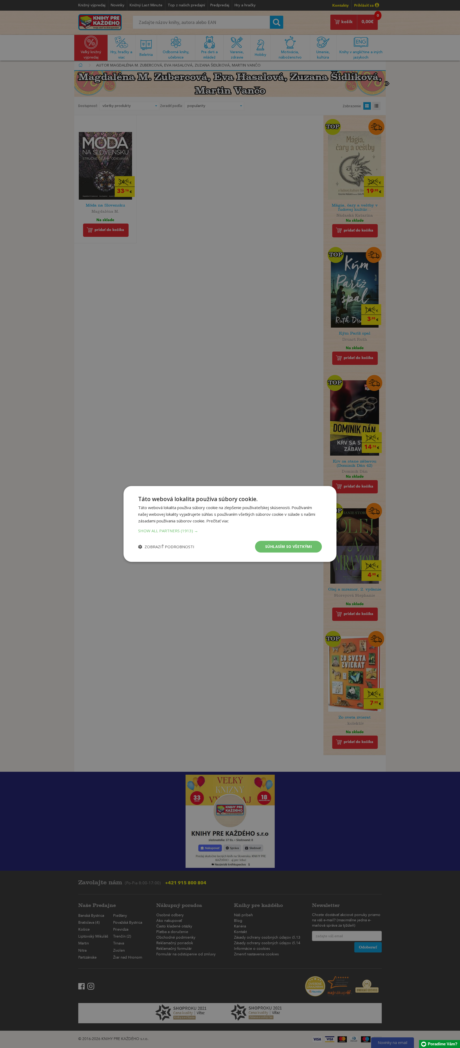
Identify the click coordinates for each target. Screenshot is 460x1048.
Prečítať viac (217, 520)
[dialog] (230, 524)
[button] (230, 530)
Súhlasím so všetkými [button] (288, 546)
